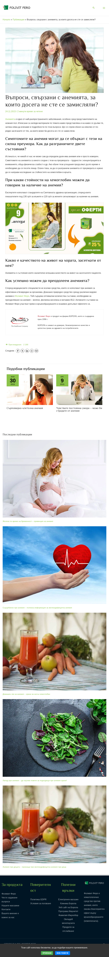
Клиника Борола (68, 903)
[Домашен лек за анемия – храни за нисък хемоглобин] (54, 651)
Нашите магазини (10, 905)
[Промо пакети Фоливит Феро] (54, 228)
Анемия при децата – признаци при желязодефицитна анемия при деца (34, 867)
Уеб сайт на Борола (68, 907)
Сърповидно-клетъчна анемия (25, 408)
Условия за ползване (40, 903)
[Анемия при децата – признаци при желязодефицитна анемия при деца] (54, 824)
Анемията (10, 119)
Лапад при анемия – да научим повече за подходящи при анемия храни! (35, 780)
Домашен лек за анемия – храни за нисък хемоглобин (26, 694)
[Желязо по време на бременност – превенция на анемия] (54, 479)
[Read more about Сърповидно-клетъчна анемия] (30, 389)
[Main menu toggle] (104, 8)
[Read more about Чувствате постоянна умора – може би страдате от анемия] (79, 389)
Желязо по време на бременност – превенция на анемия (28, 521)
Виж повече (62, 953)
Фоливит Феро (22, 296)
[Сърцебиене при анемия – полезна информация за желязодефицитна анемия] (54, 565)
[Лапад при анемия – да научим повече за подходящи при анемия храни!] (54, 738)
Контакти (6, 909)
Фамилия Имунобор (68, 915)
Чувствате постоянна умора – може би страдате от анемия (79, 409)
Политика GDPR (38, 899)
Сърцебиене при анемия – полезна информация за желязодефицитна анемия (37, 608)
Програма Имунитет (68, 911)
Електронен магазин (68, 899)
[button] (93, 8)
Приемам (47, 953)
